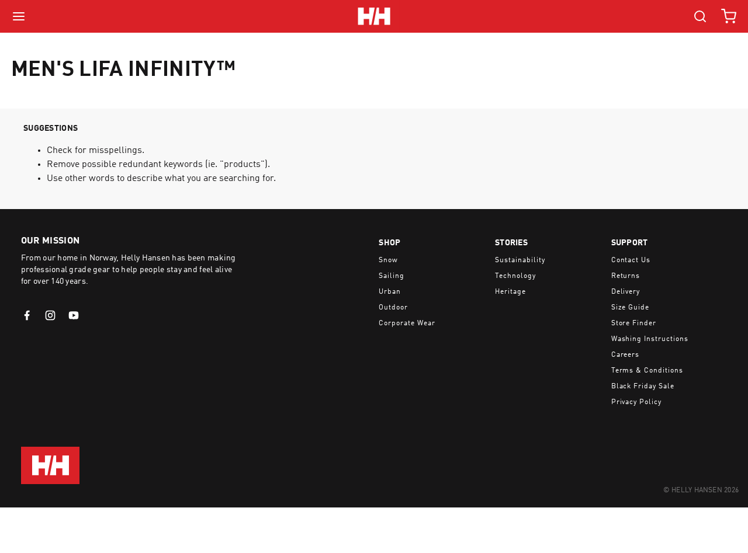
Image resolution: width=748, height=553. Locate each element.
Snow (388, 260)
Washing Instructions (649, 339)
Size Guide (630, 307)
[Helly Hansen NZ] (373, 16)
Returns (625, 276)
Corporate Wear (407, 323)
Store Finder (634, 323)
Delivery (625, 291)
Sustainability (520, 260)
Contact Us (631, 260)
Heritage (510, 291)
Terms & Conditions (647, 370)
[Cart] (728, 16)
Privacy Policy (636, 402)
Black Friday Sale (642, 386)
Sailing (391, 276)
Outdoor (393, 307)
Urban (390, 291)
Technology (515, 276)
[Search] (700, 16)
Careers (625, 355)
